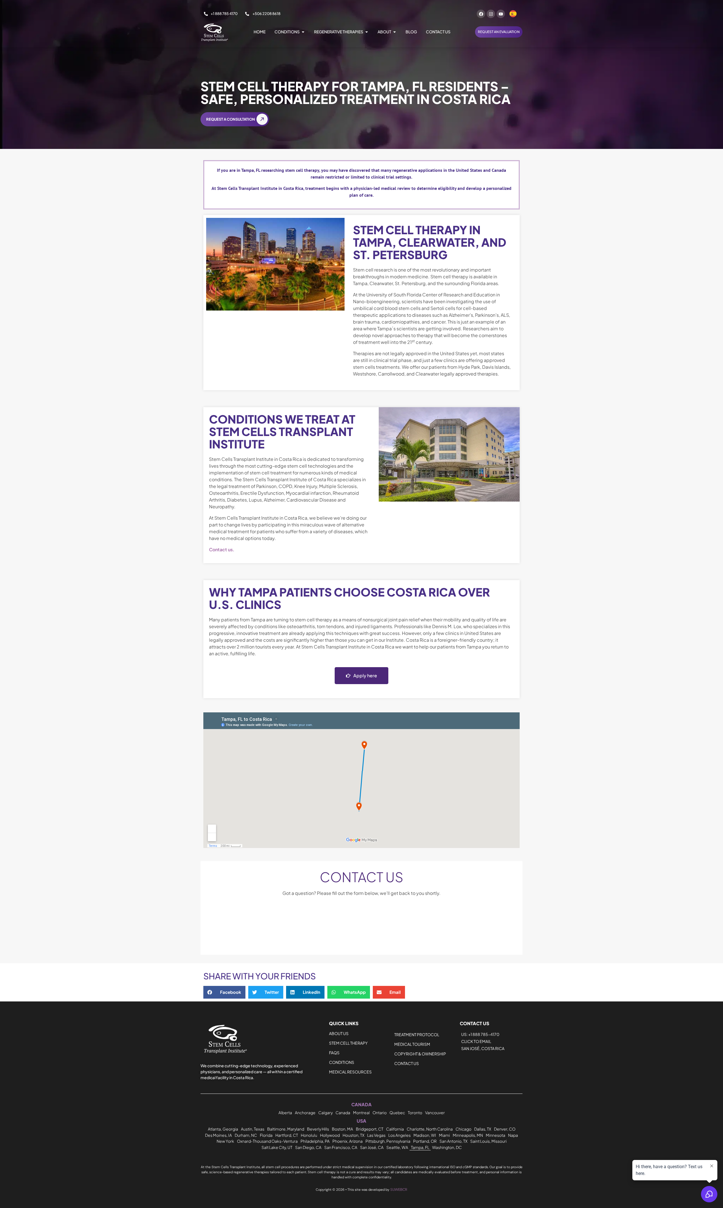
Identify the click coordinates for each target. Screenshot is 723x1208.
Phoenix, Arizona (347, 1141)
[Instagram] (491, 14)
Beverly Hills (318, 1128)
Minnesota (495, 1135)
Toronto (415, 1112)
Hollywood (330, 1135)
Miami (444, 1135)
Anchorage (305, 1112)
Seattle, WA (397, 1147)
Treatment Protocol (416, 1034)
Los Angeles (399, 1135)
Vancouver (435, 1112)
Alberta (285, 1112)
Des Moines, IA (218, 1135)
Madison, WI (424, 1135)
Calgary (325, 1112)
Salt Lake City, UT (277, 1147)
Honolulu (309, 1135)
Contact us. (221, 549)
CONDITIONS (341, 1062)
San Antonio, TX (453, 1141)
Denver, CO (504, 1128)
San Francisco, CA (340, 1147)
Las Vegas (376, 1135)
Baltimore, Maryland (285, 1128)
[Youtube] (500, 14)
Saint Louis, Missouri (488, 1141)
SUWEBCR (398, 1189)
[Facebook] (481, 14)
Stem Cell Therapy (348, 1043)
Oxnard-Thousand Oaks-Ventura (267, 1141)
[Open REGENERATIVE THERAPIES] (367, 32)
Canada (343, 1112)
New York (225, 1141)
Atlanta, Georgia (223, 1128)
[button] (224, 992)
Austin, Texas (252, 1128)
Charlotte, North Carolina (430, 1128)
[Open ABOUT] (395, 32)
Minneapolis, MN (468, 1135)
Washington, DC (447, 1147)
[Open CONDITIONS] (303, 32)
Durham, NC (246, 1135)
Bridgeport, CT (369, 1128)
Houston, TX (353, 1135)
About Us (339, 1033)
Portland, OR (425, 1141)
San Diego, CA (308, 1147)
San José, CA (372, 1147)
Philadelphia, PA (315, 1141)
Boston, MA (342, 1128)
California (395, 1128)
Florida (266, 1135)
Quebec (397, 1112)
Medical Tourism (412, 1044)
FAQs (334, 1053)
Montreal (361, 1112)
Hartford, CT (286, 1135)
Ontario (380, 1112)
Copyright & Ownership (420, 1054)
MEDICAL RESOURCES (350, 1072)
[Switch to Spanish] (513, 14)
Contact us (406, 1063)
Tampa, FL (420, 1147)
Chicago (463, 1128)
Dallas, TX (482, 1128)
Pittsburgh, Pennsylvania (387, 1141)
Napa (513, 1135)
